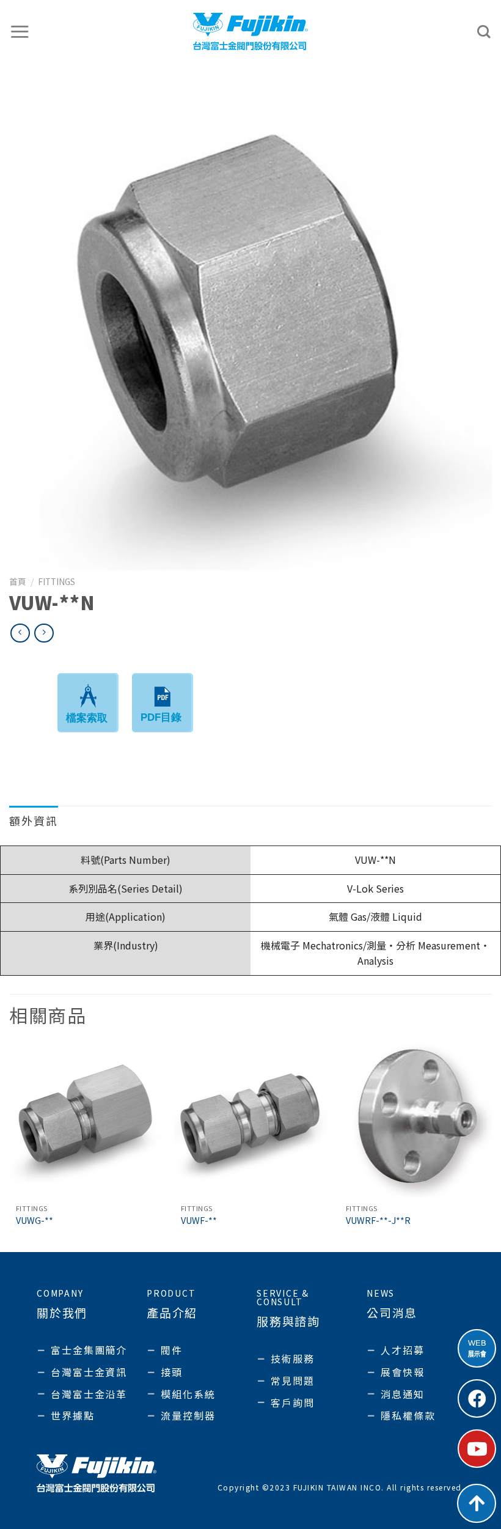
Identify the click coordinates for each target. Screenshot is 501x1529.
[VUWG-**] (85, 1120)
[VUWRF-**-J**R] (415, 1120)
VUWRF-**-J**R (378, 1220)
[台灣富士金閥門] (251, 31)
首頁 (17, 581)
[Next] (491, 1147)
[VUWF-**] (250, 1120)
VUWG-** (34, 1220)
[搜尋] (484, 32)
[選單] (20, 31)
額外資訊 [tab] (33, 820)
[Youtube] (477, 1448)
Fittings (56, 581)
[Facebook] (477, 1398)
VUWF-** (199, 1220)
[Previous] (10, 1147)
